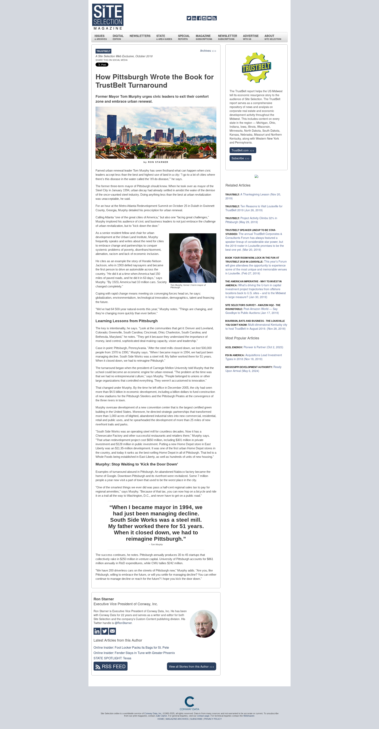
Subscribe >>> (241, 158)
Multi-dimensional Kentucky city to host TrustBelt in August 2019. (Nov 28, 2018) (256, 325)
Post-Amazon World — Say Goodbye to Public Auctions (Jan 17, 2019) (252, 309)
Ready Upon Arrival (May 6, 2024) (253, 369)
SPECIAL (184, 37)
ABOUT (273, 37)
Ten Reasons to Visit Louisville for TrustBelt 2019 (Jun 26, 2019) (253, 208)
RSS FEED (113, 666)
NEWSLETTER (227, 37)
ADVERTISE (251, 37)
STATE (164, 37)
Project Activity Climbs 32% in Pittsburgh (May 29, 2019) (251, 220)
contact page (203, 716)
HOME (161, 719)
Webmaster (248, 716)
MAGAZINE (204, 37)
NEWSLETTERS (140, 36)
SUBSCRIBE (196, 719)
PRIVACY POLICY (213, 719)
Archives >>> (208, 51)
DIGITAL (118, 37)
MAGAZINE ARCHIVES (177, 719)
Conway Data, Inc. (153, 713)
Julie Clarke (161, 716)
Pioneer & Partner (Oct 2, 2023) (254, 347)
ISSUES (101, 37)
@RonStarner (123, 623)
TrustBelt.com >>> (243, 150)
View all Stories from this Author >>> (191, 666)
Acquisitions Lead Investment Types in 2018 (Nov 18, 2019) (253, 357)
